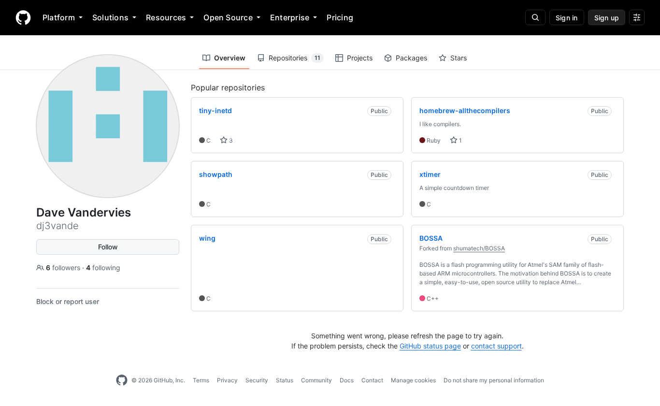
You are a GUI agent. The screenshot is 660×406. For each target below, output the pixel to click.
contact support (496, 346)
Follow (108, 247)
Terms (201, 380)
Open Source (228, 17)
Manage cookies (413, 380)
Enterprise (289, 17)
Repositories (294, 58)
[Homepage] (23, 17)
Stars (458, 58)
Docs (347, 380)
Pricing (340, 17)
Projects (360, 58)
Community (316, 380)
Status (284, 380)
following (103, 267)
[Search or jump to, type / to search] (535, 17)
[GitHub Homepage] (122, 380)
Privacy (227, 380)
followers (64, 267)
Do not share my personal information (494, 380)
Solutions (110, 17)
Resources (166, 17)
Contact (372, 380)
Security (256, 380)
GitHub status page (430, 346)
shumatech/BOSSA (479, 248)
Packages (411, 58)
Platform (59, 17)
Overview (229, 58)
